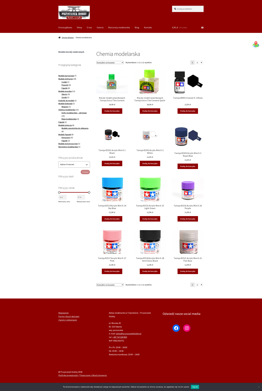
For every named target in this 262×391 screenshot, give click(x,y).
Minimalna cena (64, 202)
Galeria (100, 27)
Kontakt (148, 27)
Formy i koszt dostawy (68, 316)
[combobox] (73, 164)
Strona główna (65, 27)
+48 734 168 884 (119, 337)
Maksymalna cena (83, 202)
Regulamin (63, 312)
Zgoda (195, 387)
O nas (89, 27)
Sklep (79, 27)
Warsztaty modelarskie (119, 27)
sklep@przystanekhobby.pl (128, 333)
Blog (137, 27)
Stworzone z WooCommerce (93, 375)
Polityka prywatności (68, 375)
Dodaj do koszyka (112, 111)
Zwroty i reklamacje (67, 320)
